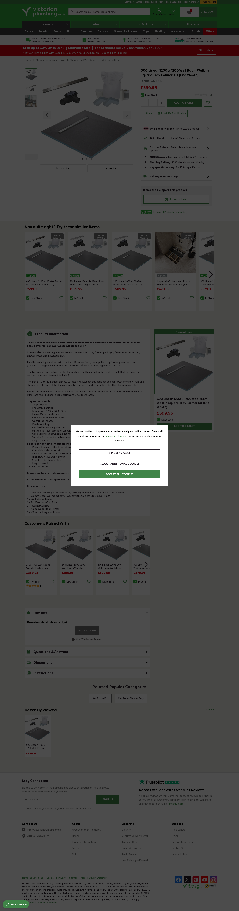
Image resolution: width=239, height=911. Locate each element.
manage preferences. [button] (116, 436)
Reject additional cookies (119, 464)
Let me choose (119, 453)
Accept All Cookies (120, 474)
